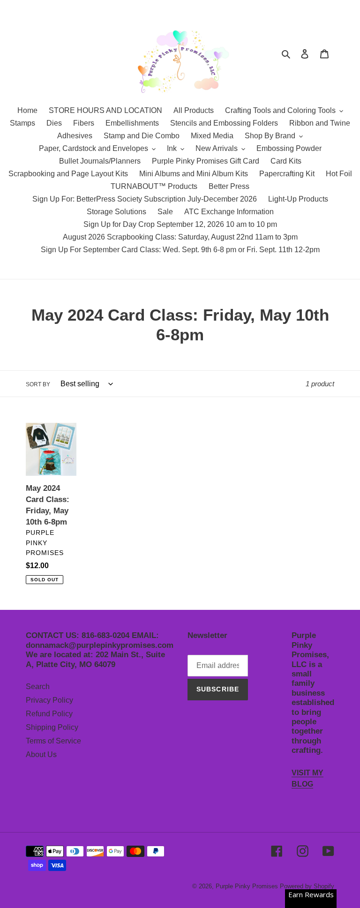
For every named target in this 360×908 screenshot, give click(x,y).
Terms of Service (53, 741)
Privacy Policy (49, 700)
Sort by (38, 384)
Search (38, 686)
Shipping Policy (52, 727)
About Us (41, 754)
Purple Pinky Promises (248, 886)
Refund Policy (49, 714)
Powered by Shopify (307, 886)
